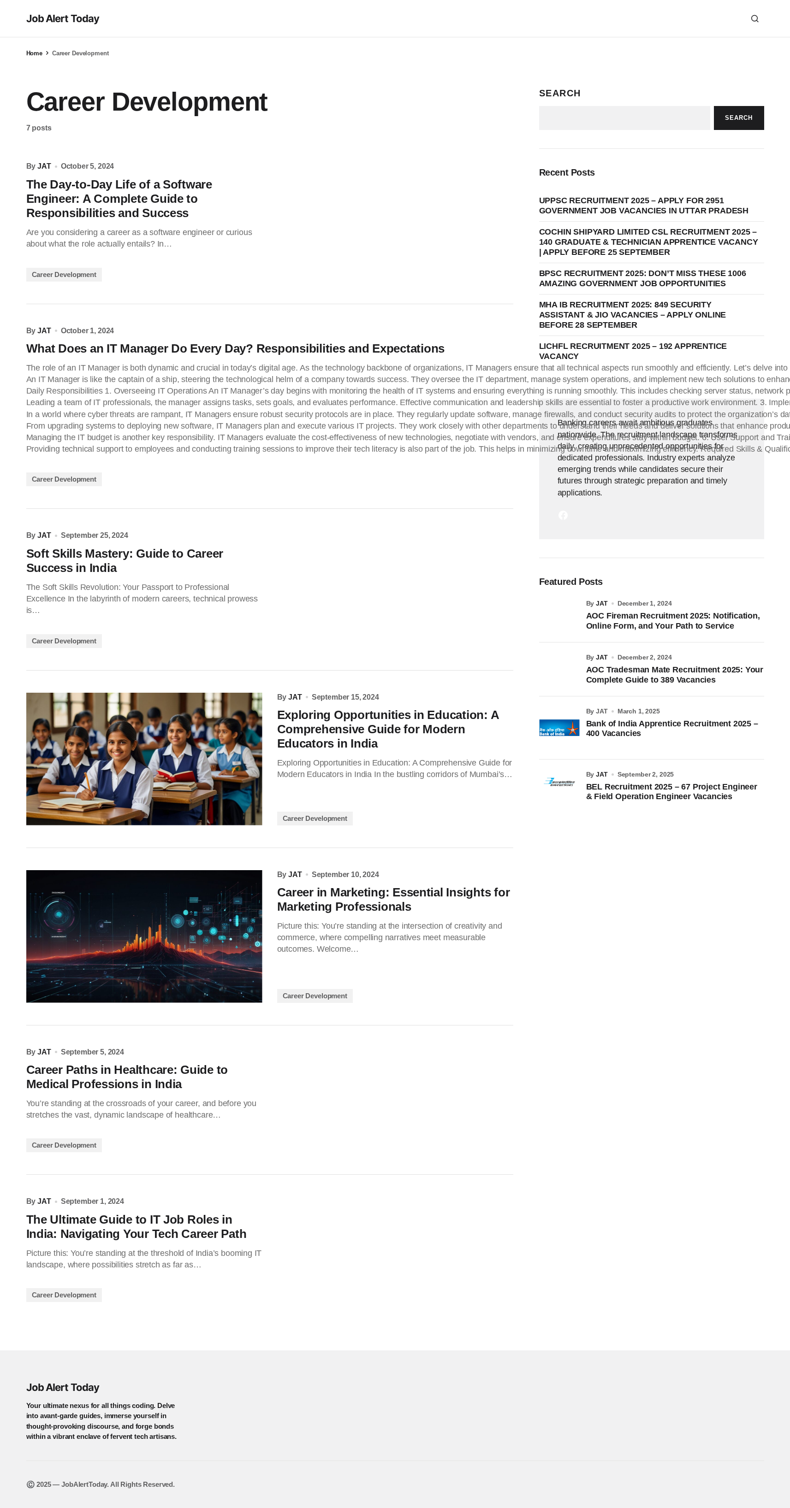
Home (34, 53)
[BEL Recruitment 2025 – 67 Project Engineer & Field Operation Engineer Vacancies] (559, 791)
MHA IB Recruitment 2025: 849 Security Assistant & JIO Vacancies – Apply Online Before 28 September (632, 314)
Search (560, 93)
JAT (602, 603)
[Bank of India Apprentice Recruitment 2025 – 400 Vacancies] (559, 727)
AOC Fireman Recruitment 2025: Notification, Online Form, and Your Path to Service (673, 620)
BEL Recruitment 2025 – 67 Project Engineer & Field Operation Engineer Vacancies (671, 791)
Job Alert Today (63, 18)
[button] (755, 18)
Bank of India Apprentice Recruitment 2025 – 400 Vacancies (672, 728)
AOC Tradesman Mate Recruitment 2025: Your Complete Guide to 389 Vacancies (675, 674)
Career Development (64, 274)
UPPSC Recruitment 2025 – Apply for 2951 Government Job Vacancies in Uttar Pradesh (644, 205)
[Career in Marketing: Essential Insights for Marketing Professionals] (144, 936)
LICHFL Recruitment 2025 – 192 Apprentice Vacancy (633, 351)
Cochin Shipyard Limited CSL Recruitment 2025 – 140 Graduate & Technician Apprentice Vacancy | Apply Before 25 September (648, 241)
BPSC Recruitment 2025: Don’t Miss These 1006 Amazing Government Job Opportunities (642, 278)
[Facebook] (563, 515)
